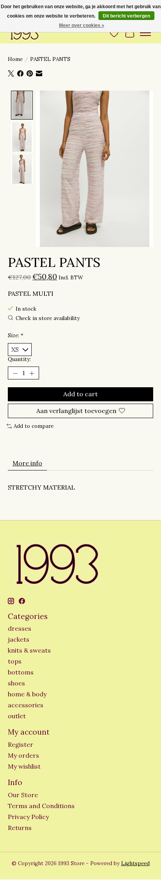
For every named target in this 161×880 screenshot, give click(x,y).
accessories (25, 705)
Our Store (23, 795)
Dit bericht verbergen (126, 16)
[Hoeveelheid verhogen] (32, 373)
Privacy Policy (28, 817)
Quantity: (19, 359)
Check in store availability (48, 318)
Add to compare (34, 426)
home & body (27, 694)
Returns (20, 828)
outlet (17, 716)
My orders (23, 755)
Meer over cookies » (81, 25)
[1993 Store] (24, 33)
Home (15, 59)
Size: (15, 335)
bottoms (21, 672)
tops (14, 661)
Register (20, 744)
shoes (16, 683)
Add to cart (80, 394)
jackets (18, 639)
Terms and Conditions (41, 806)
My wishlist (24, 766)
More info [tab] (27, 463)
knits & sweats (29, 650)
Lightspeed (135, 863)
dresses (19, 628)
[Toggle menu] (145, 33)
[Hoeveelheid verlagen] (15, 373)
